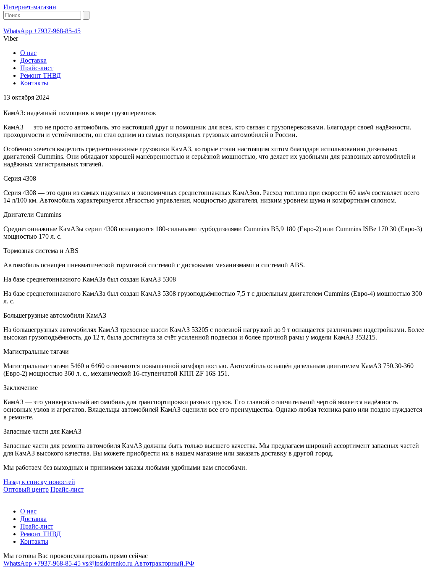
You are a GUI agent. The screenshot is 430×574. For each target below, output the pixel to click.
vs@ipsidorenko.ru (108, 563)
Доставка (33, 60)
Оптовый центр (26, 489)
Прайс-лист (36, 67)
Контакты (34, 83)
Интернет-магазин (29, 7)
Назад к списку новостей (39, 481)
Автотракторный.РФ (164, 563)
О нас (28, 52)
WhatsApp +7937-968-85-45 (42, 30)
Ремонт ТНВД (40, 75)
